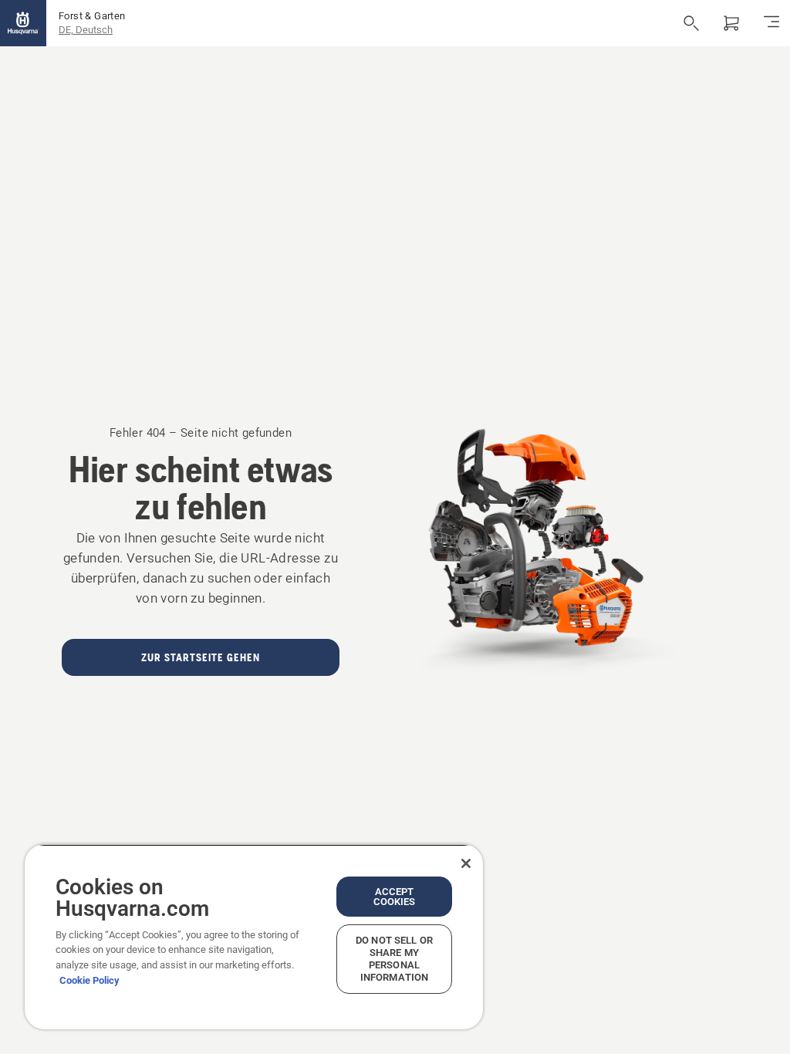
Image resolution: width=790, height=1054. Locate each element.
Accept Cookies (394, 896)
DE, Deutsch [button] (86, 29)
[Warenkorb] (731, 23)
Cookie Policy (89, 980)
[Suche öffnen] (691, 23)
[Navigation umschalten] (771, 23)
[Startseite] (23, 23)
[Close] (466, 863)
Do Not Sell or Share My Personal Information (394, 958)
